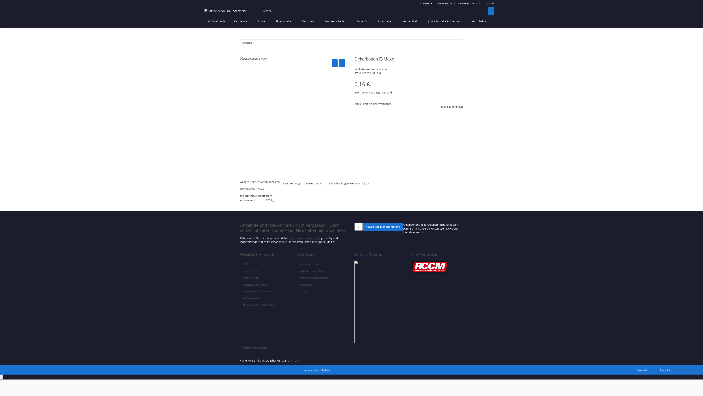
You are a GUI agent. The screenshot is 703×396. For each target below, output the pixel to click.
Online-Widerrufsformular (259, 305)
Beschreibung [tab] (291, 183)
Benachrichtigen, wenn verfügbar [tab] (349, 183)
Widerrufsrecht (252, 298)
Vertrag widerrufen (255, 347)
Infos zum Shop (309, 264)
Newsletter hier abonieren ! (383, 226)
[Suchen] (491, 11)
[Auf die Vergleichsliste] (335, 63)
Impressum (250, 271)
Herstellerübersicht (469, 3)
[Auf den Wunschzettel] (342, 63)
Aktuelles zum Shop (312, 271)
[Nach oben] (1, 377)
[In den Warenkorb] (243, 54)
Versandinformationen (314, 278)
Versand (387, 92)
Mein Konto (445, 3)
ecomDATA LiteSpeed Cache (685, 369)
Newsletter (307, 284)
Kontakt (492, 3)
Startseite (426, 3)
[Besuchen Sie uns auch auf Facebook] (243, 354)
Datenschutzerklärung (304, 238)
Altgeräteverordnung (256, 284)
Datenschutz (250, 278)
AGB (245, 264)
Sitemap (305, 291)
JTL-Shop (653, 369)
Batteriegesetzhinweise (257, 291)
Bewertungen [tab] (314, 183)
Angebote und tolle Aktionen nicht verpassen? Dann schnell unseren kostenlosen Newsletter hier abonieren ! (431, 228)
